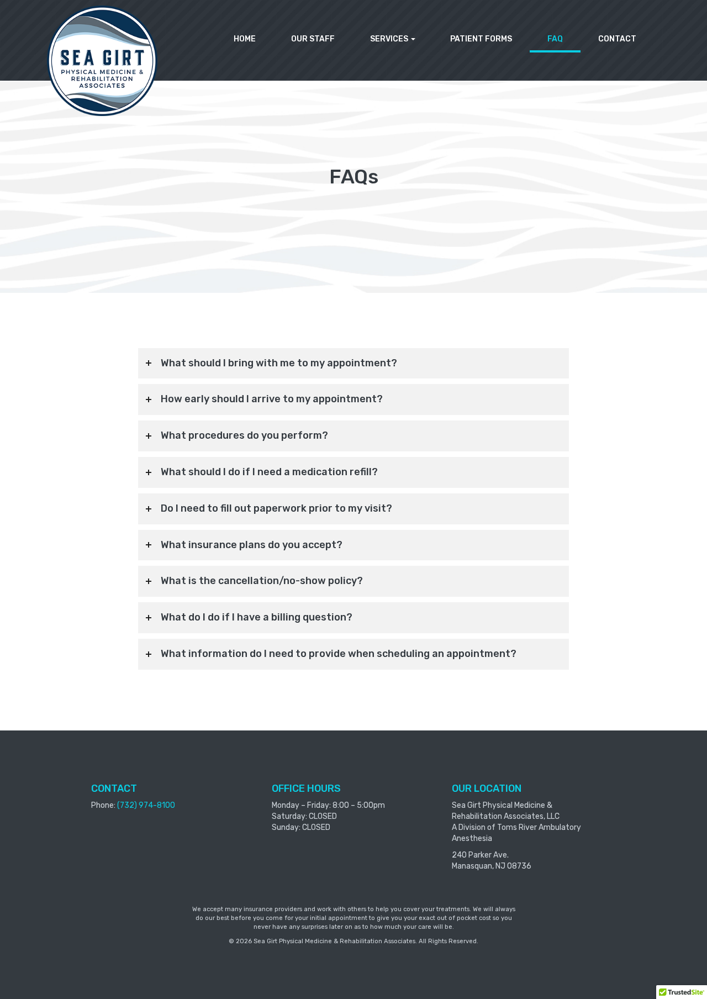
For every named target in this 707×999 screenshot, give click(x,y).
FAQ (555, 39)
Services (390, 39)
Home (245, 39)
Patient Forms (481, 39)
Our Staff (313, 39)
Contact (617, 39)
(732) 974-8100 (146, 805)
